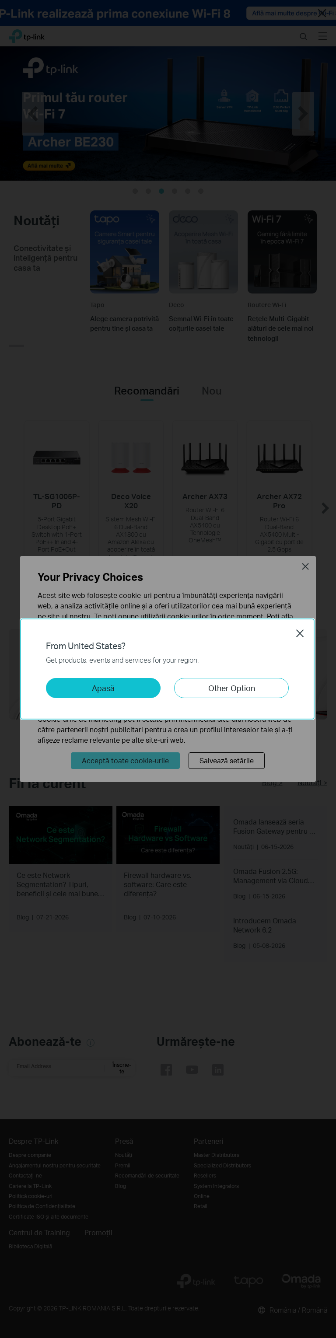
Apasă (103, 688)
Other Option (231, 688)
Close (300, 633)
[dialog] (168, 669)
